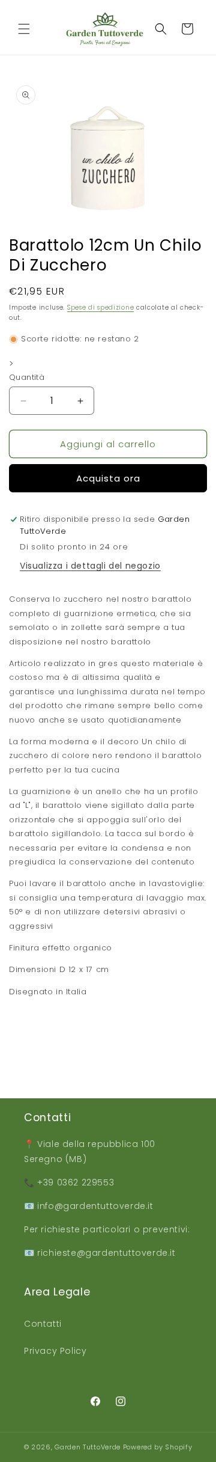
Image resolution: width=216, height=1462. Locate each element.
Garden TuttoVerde (88, 1447)
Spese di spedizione (100, 307)
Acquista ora (108, 478)
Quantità (26, 377)
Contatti (43, 1324)
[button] (24, 29)
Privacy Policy (55, 1351)
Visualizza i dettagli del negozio (90, 566)
